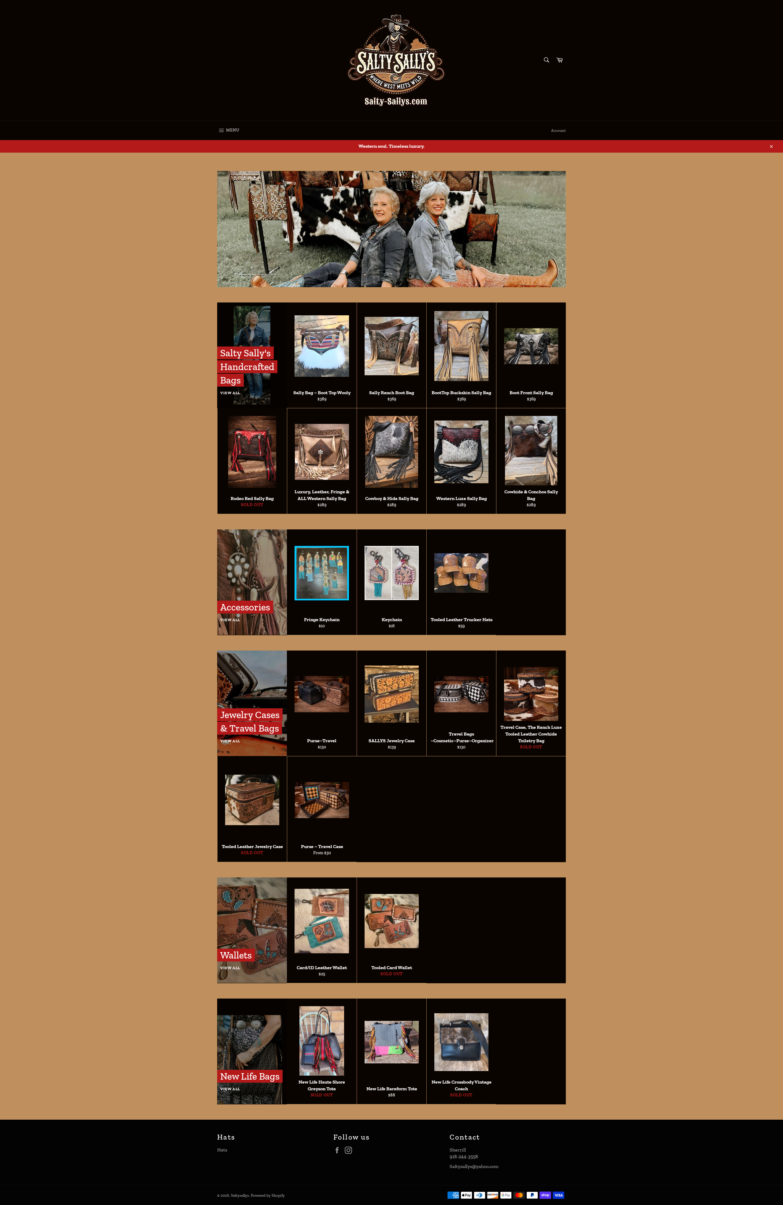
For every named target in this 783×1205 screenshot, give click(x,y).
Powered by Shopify (268, 1195)
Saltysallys (240, 1195)
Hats (222, 1150)
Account (558, 130)
